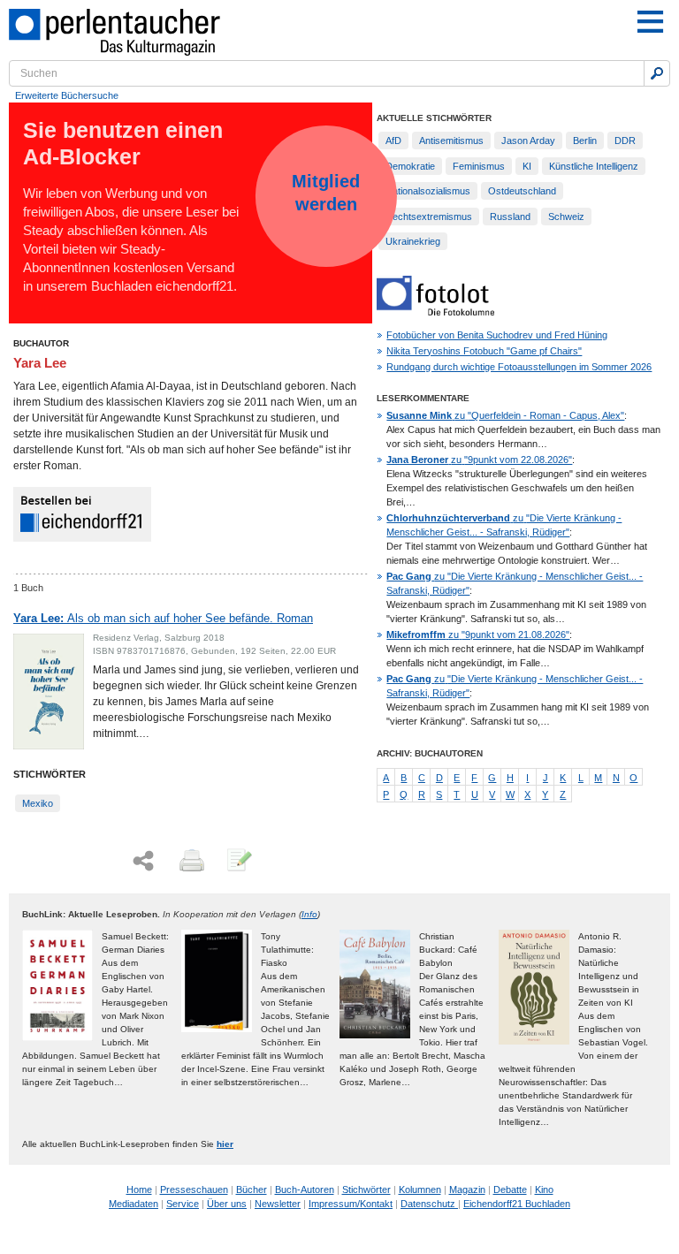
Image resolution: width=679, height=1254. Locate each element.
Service (182, 1203)
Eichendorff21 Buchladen (516, 1203)
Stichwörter (366, 1189)
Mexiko (37, 803)
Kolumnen (420, 1189)
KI (527, 166)
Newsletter (278, 1203)
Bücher (251, 1189)
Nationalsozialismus (427, 191)
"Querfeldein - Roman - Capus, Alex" (505, 415)
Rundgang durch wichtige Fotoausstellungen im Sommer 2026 (519, 366)
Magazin (467, 1189)
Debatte (510, 1189)
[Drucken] (190, 862)
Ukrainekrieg (412, 241)
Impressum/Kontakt (351, 1203)
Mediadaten (133, 1203)
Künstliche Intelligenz (593, 166)
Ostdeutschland (522, 191)
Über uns (227, 1203)
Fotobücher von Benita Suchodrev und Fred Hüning (496, 335)
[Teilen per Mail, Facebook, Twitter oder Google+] (143, 861)
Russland (510, 216)
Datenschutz (429, 1203)
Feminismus (479, 166)
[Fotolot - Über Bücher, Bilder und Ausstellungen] (435, 312)
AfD (393, 140)
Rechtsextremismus (428, 216)
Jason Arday (528, 140)
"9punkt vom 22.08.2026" (479, 459)
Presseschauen (194, 1189)
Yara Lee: (163, 618)
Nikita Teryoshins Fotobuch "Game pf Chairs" (484, 351)
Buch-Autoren (304, 1189)
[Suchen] (657, 73)
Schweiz (566, 216)
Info (309, 914)
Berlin (585, 140)
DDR (625, 140)
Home (139, 1189)
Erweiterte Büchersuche (66, 95)
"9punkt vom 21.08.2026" (477, 634)
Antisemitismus (451, 140)
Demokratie (410, 166)
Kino (544, 1189)
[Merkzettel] (238, 862)
